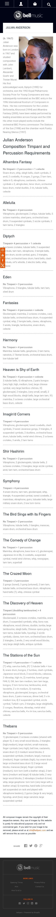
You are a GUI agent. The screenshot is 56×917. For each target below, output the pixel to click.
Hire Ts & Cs (16, 891)
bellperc (19, 913)
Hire (16, 887)
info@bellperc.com (37, 830)
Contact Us (39, 887)
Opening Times (16, 883)
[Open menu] (7, 3)
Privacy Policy (39, 883)
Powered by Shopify (32, 913)
